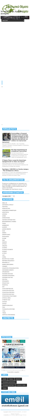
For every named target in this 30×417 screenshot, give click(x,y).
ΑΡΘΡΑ (4, 216)
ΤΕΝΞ (3, 307)
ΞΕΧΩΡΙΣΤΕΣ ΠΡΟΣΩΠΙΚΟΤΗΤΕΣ (10, 268)
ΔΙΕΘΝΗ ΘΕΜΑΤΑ (6, 229)
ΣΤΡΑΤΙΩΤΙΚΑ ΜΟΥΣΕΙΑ (8, 290)
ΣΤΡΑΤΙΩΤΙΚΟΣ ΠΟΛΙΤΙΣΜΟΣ (9, 296)
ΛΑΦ (3, 255)
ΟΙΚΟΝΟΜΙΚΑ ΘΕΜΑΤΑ (8, 270)
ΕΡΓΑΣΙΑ (4, 244)
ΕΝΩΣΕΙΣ (4, 242)
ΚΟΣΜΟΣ (4, 251)
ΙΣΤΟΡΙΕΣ (4, 247)
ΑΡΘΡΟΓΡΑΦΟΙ (6, 217)
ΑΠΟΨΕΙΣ (4, 214)
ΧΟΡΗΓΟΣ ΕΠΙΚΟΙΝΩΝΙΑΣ (8, 314)
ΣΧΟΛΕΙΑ (4, 301)
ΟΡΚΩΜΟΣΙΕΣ (5, 271)
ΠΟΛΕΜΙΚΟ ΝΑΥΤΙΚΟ (7, 277)
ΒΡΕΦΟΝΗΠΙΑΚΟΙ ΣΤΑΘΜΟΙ (9, 221)
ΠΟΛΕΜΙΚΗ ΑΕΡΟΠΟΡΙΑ (8, 275)
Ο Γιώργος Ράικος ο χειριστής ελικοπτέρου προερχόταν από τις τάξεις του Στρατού (14, 160)
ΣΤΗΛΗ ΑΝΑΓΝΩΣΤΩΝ (7, 288)
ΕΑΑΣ (3, 231)
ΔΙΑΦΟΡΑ (4, 227)
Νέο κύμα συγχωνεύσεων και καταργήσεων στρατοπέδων (19, 150)
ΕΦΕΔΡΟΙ (4, 245)
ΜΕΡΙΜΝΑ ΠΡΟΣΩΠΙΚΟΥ (8, 260)
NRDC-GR (4, 203)
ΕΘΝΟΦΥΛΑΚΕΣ (6, 234)
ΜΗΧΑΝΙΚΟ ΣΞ (5, 262)
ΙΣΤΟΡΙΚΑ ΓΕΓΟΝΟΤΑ (7, 249)
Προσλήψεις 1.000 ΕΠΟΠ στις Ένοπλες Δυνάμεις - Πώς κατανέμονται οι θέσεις (15, 169)
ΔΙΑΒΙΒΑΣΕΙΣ (5, 225)
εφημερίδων (17, 372)
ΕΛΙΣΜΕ (4, 238)
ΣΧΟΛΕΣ (4, 303)
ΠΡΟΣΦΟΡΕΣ (5, 281)
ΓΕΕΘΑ (4, 223)
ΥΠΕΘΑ (4, 313)
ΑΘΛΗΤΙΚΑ (5, 206)
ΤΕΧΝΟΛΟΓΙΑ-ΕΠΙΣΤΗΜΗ (8, 309)
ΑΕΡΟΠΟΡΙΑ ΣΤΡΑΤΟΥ (7, 204)
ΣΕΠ (3, 286)
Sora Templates (12, 415)
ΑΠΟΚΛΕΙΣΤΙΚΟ (6, 208)
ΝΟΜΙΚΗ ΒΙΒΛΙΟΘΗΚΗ (7, 264)
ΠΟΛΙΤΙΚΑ (4, 279)
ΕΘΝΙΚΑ (4, 232)
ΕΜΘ (3, 240)
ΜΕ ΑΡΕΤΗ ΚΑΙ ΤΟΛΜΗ (8, 258)
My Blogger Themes (22, 415)
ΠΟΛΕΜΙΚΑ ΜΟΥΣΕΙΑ (7, 273)
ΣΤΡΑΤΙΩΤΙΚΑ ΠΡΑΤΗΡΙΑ (8, 292)
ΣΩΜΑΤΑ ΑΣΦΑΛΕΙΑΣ (7, 305)
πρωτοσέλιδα (10, 372)
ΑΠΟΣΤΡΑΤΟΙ (5, 212)
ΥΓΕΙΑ (3, 311)
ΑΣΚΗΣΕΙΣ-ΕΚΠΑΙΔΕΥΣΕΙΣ (8, 219)
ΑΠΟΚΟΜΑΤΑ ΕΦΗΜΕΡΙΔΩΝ (9, 210)
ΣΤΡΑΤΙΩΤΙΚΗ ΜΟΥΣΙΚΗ (8, 294)
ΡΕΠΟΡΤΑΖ (5, 285)
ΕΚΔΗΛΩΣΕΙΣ (5, 236)
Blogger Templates (15, 413)
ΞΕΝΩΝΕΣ (4, 266)
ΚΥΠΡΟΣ (4, 253)
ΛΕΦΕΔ (4, 257)
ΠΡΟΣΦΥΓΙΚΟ (5, 283)
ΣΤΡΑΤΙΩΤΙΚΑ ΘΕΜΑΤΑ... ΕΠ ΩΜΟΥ (19, 412)
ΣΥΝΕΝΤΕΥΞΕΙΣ (6, 299)
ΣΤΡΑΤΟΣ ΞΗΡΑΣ (6, 298)
